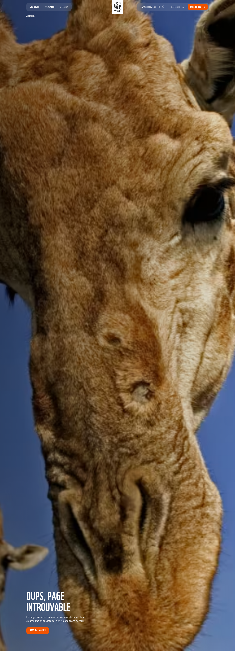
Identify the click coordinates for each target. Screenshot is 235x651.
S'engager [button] (49, 7)
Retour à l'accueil (38, 630)
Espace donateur (148, 7)
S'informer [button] (34, 7)
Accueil (30, 16)
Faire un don (195, 7)
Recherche (175, 7)
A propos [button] (64, 7)
